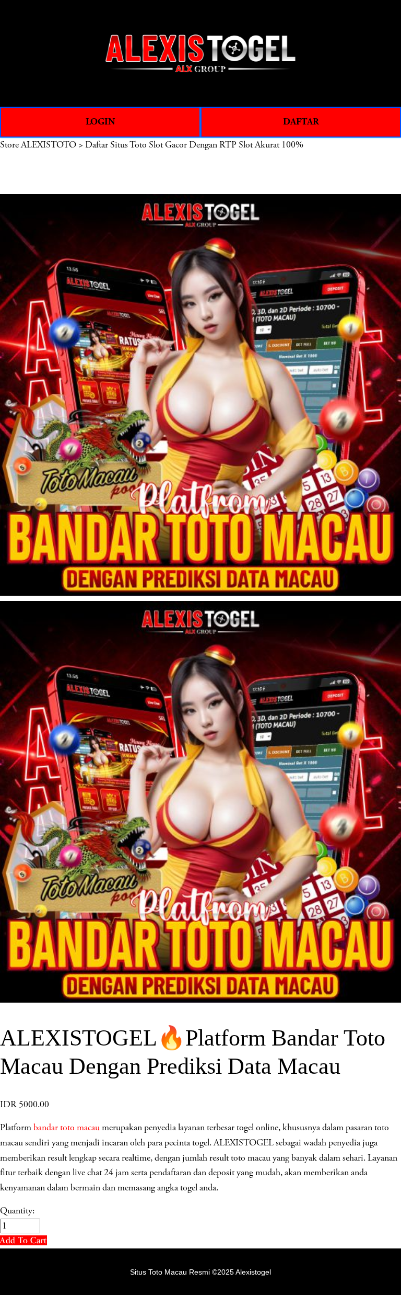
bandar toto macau (66, 1127)
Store (9, 145)
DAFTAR (301, 121)
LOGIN (100, 121)
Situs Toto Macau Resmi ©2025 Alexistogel (200, 1272)
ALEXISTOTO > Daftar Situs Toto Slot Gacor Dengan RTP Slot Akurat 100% (162, 145)
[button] (23, 1240)
